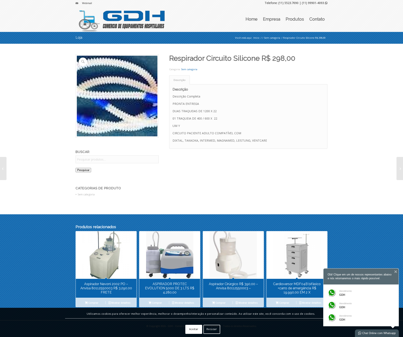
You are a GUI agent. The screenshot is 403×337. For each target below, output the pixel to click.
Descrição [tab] (180, 80)
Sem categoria (86, 194)
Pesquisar (83, 170)
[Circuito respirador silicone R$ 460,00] (3, 168)
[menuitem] (86, 3)
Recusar (212, 329)
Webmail (87, 3)
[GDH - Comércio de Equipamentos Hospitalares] (122, 19)
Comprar (93, 302)
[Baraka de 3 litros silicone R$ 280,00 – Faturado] (399, 168)
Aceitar (193, 329)
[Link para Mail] (77, 3)
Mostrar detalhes (120, 302)
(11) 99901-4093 (314, 3)
